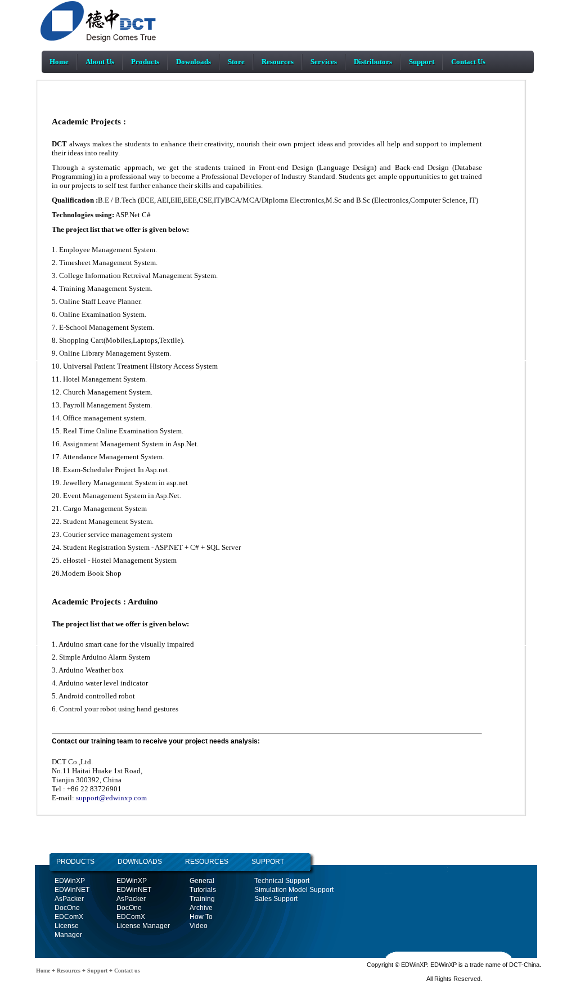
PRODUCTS (75, 862)
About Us (100, 61)
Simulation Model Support (294, 890)
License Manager (143, 926)
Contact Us (468, 61)
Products (145, 61)
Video (199, 926)
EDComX (69, 917)
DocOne (67, 908)
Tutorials (203, 890)
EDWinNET (72, 890)
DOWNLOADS (128, 862)
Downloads (193, 61)
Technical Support (281, 881)
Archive (201, 908)
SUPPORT (267, 862)
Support (421, 61)
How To (201, 917)
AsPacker (69, 899)
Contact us (126, 970)
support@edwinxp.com (110, 798)
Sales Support (276, 899)
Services (323, 61)
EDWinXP (70, 881)
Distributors (373, 61)
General (202, 881)
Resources (278, 61)
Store (236, 61)
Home (59, 61)
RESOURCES (206, 862)
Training (202, 899)
